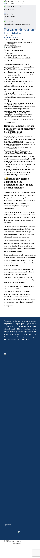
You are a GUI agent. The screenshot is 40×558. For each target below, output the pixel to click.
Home (6, 42)
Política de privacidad (13, 552)
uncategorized (12, 42)
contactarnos (10, 302)
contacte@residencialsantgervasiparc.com (17, 24)
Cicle (22, 543)
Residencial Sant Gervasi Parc (15, 55)
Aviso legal (9, 548)
